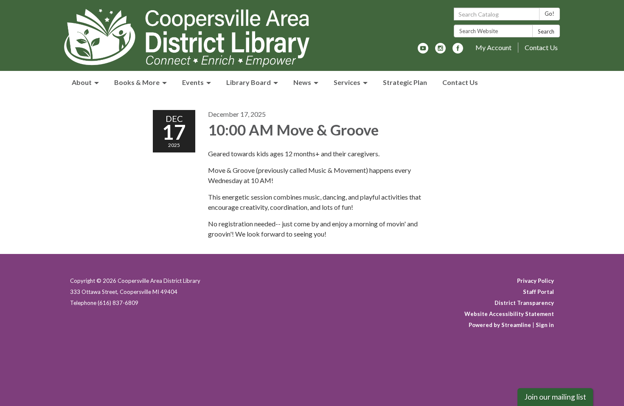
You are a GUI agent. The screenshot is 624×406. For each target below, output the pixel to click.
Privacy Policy (535, 280)
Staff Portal (538, 291)
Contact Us (541, 47)
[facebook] (458, 51)
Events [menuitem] (193, 82)
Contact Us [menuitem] (460, 82)
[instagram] (440, 51)
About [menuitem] (82, 82)
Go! (549, 13)
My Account (493, 47)
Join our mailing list (555, 396)
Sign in (545, 324)
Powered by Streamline (500, 324)
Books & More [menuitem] (137, 82)
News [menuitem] (302, 82)
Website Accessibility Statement (509, 313)
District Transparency (524, 302)
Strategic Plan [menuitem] (405, 82)
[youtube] (423, 51)
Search (546, 31)
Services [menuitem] (347, 82)
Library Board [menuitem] (248, 82)
